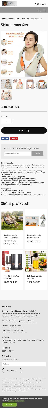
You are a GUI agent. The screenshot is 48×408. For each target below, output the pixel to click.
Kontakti (5, 316)
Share (6, 138)
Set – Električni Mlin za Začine (11, 277)
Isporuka (21, 321)
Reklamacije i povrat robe (11, 326)
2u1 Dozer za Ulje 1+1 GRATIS (34, 277)
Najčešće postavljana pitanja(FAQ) (24, 311)
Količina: (4, 116)
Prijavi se (31, 321)
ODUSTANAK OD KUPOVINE (12, 331)
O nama (5, 311)
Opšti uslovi (15, 316)
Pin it (15, 138)
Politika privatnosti (30, 316)
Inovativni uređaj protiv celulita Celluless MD (34, 236)
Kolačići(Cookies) (8, 321)
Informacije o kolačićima (16, 401)
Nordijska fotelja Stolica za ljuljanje (10, 236)
